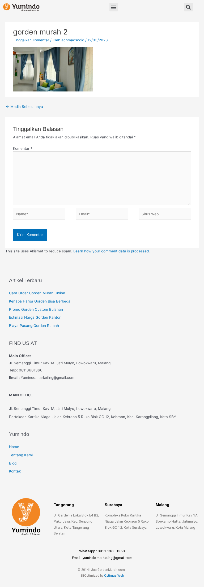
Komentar (22, 148)
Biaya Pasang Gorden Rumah (34, 325)
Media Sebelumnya (24, 106)
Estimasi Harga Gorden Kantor (35, 317)
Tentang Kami (21, 455)
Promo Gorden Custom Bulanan (36, 309)
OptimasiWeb (114, 575)
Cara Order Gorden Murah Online (37, 293)
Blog (12, 463)
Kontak (15, 471)
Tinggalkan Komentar (31, 40)
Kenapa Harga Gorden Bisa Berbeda (39, 301)
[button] (113, 7)
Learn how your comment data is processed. (111, 251)
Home (14, 447)
